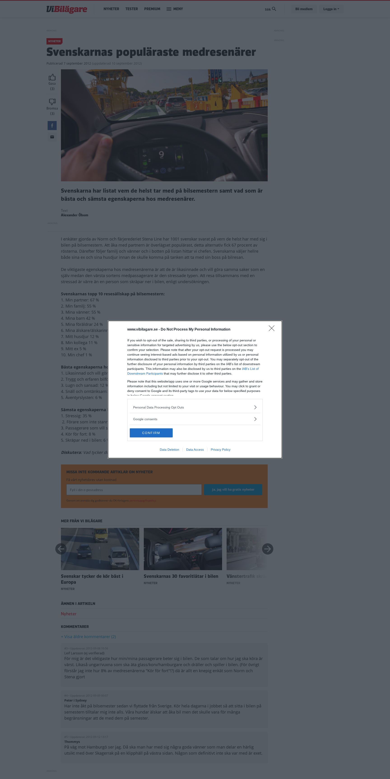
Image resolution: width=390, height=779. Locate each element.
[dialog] (195, 389)
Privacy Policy (220, 449)
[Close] (273, 329)
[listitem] (195, 407)
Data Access (195, 449)
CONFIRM (151, 433)
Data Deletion (169, 449)
